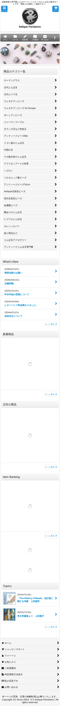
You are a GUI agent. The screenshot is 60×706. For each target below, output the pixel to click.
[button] (4, 9)
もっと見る (50, 324)
